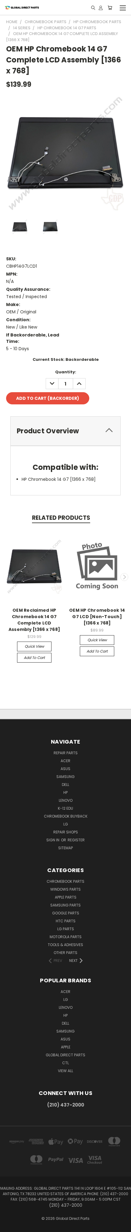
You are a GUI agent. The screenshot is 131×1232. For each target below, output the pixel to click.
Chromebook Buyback (65, 816)
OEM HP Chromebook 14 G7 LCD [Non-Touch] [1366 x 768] (97, 616)
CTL (65, 1062)
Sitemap (65, 847)
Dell (65, 784)
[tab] (65, 431)
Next (124, 577)
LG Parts (65, 928)
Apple (65, 1047)
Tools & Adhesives (65, 944)
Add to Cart (34, 657)
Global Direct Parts (65, 1055)
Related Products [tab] (61, 518)
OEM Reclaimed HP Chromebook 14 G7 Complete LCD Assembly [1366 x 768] (34, 619)
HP (65, 792)
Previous (7, 577)
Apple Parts (65, 897)
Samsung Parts (65, 905)
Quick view (34, 646)
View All (65, 1070)
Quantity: (65, 372)
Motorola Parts (66, 936)
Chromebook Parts (65, 881)
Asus (65, 768)
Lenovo (66, 800)
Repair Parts (66, 752)
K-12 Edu (65, 808)
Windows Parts (65, 889)
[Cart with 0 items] (110, 7)
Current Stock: (66, 359)
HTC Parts (66, 921)
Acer (65, 760)
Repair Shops (65, 832)
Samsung (65, 776)
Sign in (53, 840)
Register (76, 840)
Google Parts (65, 913)
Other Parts (65, 952)
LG (65, 824)
